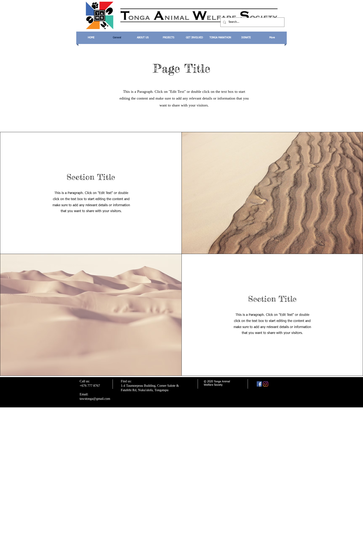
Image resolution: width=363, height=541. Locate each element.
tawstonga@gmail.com (95, 398)
